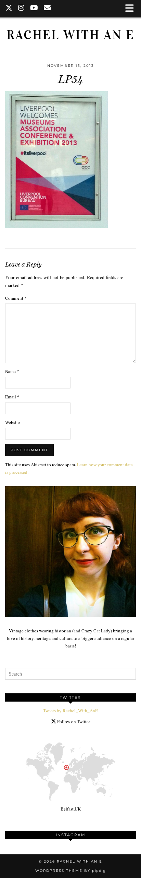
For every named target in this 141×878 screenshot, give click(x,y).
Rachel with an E (70, 34)
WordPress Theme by (70, 870)
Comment (16, 298)
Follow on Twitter (73, 721)
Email (12, 397)
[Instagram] (21, 8)
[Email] (47, 8)
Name (12, 371)
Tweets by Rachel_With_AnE (70, 710)
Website (12, 422)
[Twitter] (9, 8)
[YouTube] (34, 8)
